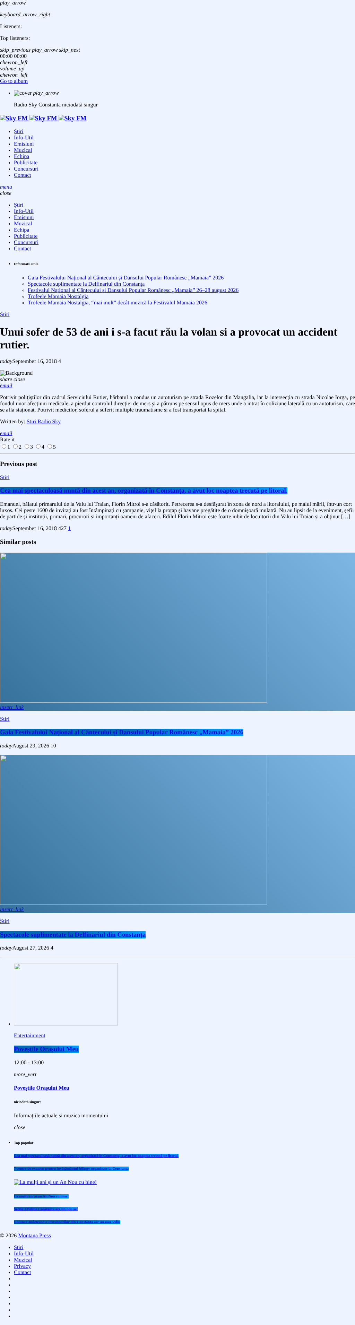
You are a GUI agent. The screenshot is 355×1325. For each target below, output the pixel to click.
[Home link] (43, 118)
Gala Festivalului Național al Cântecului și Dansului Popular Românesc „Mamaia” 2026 (126, 278)
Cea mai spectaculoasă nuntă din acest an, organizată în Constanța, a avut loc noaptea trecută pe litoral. (143, 490)
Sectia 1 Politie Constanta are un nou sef (46, 1209)
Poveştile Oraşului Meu (46, 1049)
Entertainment (29, 1036)
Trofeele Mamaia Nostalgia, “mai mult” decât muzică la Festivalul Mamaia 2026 (117, 303)
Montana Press (34, 1236)
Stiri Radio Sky (44, 422)
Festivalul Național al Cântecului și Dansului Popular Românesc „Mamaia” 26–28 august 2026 (133, 290)
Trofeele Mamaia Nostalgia (58, 297)
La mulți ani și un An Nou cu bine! (41, 1196)
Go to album (14, 81)
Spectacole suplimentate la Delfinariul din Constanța (86, 284)
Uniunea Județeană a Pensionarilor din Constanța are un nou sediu (67, 1222)
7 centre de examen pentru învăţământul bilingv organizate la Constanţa (71, 1169)
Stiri (5, 315)
